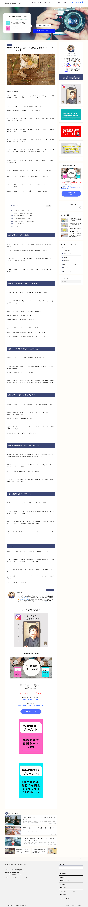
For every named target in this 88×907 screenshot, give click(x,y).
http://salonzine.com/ (17, 869)
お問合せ (66, 2)
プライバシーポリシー (10, 905)
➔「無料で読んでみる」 (44, 30)
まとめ (16, 226)
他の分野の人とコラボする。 (22, 223)
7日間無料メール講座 (24, 599)
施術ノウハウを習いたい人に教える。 (24, 213)
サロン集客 (66, 248)
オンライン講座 (57, 2)
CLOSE (48, 205)
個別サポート (47, 2)
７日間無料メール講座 (36, 2)
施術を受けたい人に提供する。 (22, 210)
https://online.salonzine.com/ (12, 872)
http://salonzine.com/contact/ (20, 877)
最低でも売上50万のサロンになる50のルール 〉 (31, 705)
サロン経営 (9, 44)
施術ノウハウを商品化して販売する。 (24, 215)
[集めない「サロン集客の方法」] (12, 5)
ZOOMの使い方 (67, 271)
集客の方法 (67, 250)
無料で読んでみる (31, 711)
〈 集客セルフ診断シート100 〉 (31, 699)
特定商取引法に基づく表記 (21, 905)
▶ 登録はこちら (47, 601)
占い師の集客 (66, 267)
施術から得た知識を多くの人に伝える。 (24, 221)
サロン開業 (66, 257)
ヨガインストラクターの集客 (70, 264)
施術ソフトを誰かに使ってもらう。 (23, 218)
